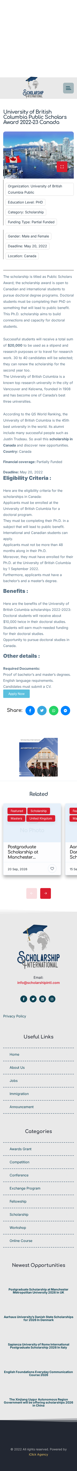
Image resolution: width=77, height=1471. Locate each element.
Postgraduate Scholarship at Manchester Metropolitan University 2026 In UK (38, 1291)
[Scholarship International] (33, 88)
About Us (17, 1067)
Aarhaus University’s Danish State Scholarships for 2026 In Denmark (38, 1318)
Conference (19, 1175)
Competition (19, 1162)
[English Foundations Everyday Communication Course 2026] (38, 1363)
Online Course (21, 1241)
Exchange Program (25, 1188)
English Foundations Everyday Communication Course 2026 (38, 1373)
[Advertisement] (38, 38)
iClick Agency (38, 1454)
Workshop (18, 1227)
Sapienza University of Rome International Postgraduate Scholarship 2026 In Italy (38, 1346)
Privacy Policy (14, 1016)
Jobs (14, 1080)
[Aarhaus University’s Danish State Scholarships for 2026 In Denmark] (38, 1308)
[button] (16, 694)
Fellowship (18, 1201)
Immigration (19, 1094)
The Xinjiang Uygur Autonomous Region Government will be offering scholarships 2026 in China (38, 1402)
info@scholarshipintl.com (38, 982)
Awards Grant (20, 1149)
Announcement (22, 1107)
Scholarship (19, 1214)
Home (14, 1054)
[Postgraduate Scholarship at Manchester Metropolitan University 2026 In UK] (38, 1281)
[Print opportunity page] (23, 725)
